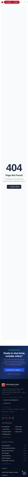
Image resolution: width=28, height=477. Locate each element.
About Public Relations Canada (10, 472)
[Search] (21, 2)
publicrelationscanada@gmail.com (11, 400)
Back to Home (15, 187)
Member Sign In (7, 437)
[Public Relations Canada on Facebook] (3, 418)
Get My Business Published (13, 370)
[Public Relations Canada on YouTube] (9, 418)
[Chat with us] (24, 473)
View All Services (6, 463)
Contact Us (4, 475)
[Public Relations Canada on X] (13, 418)
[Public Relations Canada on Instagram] (6, 418)
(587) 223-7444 (7, 403)
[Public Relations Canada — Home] (2, 2)
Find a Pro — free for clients (14, 374)
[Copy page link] (24, 2)
